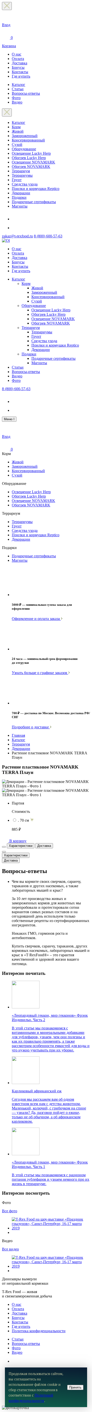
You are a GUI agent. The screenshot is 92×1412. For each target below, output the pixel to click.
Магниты (19, 206)
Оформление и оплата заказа (36, 619)
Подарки (19, 197)
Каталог (18, 84)
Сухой (17, 144)
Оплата (18, 59)
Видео (17, 102)
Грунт (17, 180)
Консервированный (28, 140)
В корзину (17, 841)
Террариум (21, 171)
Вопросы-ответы (26, 93)
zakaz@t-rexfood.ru (17, 236)
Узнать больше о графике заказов (40, 673)
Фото (16, 98)
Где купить (21, 76)
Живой (18, 131)
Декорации (21, 193)
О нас (16, 54)
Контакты (20, 72)
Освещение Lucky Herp (31, 153)
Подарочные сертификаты (34, 202)
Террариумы (22, 175)
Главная (18, 735)
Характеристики (20, 846)
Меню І (9, 419)
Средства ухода (25, 184)
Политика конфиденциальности (39, 1331)
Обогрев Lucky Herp (29, 158)
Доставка (19, 63)
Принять (75, 1387)
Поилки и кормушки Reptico (35, 189)
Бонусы (18, 67)
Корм (16, 127)
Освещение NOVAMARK (33, 162)
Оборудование (24, 149)
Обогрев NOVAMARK (31, 166)
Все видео (10, 1249)
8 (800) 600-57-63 (48, 236)
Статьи (18, 89)
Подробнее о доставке (31, 727)
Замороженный (25, 136)
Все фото (9, 1211)
